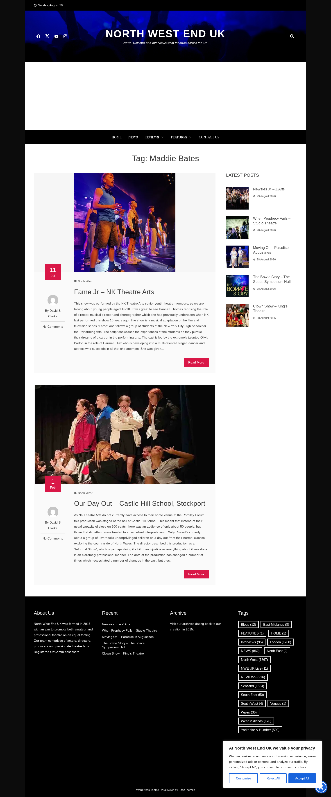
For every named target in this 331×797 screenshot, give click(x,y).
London (280, 642)
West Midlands (256, 721)
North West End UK (165, 34)
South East (252, 695)
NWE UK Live (254, 668)
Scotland (252, 686)
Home (117, 137)
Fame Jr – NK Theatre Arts (114, 292)
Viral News (167, 790)
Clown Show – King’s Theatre (123, 653)
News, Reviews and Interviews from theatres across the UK (165, 43)
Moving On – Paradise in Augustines (128, 637)
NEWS (133, 137)
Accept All (302, 778)
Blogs (248, 624)
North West (85, 281)
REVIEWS (152, 137)
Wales (249, 712)
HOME (278, 633)
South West (252, 703)
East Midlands (276, 624)
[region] (272, 764)
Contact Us (209, 137)
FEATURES (179, 137)
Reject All (273, 778)
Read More (196, 362)
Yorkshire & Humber (260, 730)
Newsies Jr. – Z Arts (269, 189)
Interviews (252, 642)
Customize (243, 778)
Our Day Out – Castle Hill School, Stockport (139, 503)
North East (277, 651)
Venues (278, 703)
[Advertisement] (165, 96)
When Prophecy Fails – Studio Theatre (129, 630)
